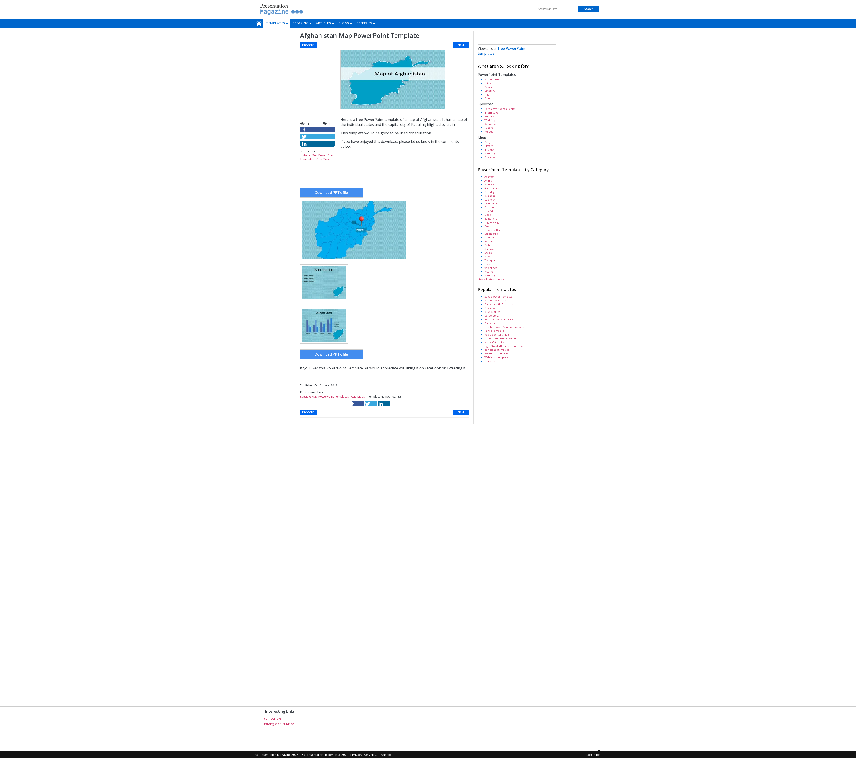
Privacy (357, 755)
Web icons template (496, 357)
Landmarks (491, 233)
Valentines (490, 267)
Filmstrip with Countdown (499, 304)
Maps (487, 214)
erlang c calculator (279, 723)
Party (487, 142)
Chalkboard (491, 361)
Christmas (490, 207)
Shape (488, 252)
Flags (487, 226)
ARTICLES (325, 23)
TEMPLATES (277, 23)
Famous (489, 116)
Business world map (496, 300)
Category (489, 90)
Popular (489, 87)
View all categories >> (491, 279)
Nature (488, 241)
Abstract (489, 176)
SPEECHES (365, 23)
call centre (272, 718)
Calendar (489, 199)
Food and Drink (493, 230)
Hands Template (494, 330)
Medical (489, 237)
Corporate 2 (491, 315)
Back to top (593, 755)
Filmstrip (489, 323)
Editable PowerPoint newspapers (504, 327)
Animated (490, 184)
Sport (487, 256)
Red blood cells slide (496, 334)
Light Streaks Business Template (503, 346)
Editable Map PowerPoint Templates (324, 396)
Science (489, 249)
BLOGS (345, 23)
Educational (491, 218)
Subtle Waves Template (498, 296)
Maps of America (494, 342)
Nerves (488, 131)
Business (489, 157)
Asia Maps (323, 159)
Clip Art (488, 211)
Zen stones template (496, 349)
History (488, 145)
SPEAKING (302, 23)
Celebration (491, 203)
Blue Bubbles (492, 311)
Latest (488, 83)
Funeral (489, 127)
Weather (489, 271)
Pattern (488, 245)
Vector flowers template (498, 319)
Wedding (489, 120)
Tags (487, 94)
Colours (489, 98)
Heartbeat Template (496, 353)
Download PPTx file (331, 192)
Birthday (489, 149)
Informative (491, 112)
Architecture (492, 188)
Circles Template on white (500, 338)
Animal (488, 180)
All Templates (492, 79)
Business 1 (490, 308)
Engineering (491, 222)
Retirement (491, 124)
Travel (488, 264)
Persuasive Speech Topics (499, 108)
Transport (490, 260)
